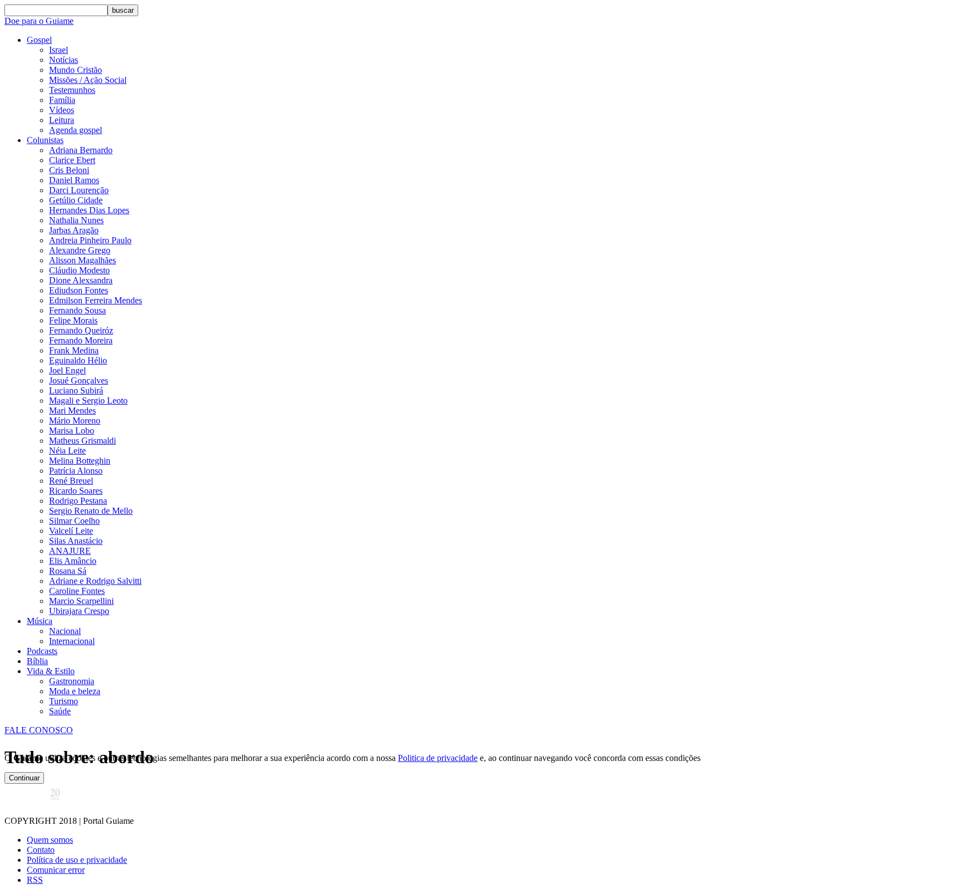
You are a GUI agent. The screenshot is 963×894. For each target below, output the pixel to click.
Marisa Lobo (71, 430)
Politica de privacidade (438, 758)
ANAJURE (70, 551)
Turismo (63, 701)
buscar (123, 10)
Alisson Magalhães (82, 260)
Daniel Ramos (74, 180)
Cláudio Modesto (79, 270)
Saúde (60, 711)
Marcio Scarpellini (81, 601)
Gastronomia (71, 681)
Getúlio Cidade (76, 200)
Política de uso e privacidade (77, 859)
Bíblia (37, 661)
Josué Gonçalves (78, 380)
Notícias (63, 60)
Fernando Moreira (81, 340)
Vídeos (61, 110)
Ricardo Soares (76, 490)
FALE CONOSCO (38, 730)
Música (39, 621)
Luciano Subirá (76, 390)
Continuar (24, 778)
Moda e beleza (74, 691)
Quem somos (50, 839)
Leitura (61, 120)
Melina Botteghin (79, 460)
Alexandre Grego (79, 250)
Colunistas (45, 140)
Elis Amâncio (72, 561)
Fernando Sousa (77, 310)
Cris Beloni (69, 170)
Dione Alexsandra (81, 280)
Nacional (65, 631)
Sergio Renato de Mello (91, 510)
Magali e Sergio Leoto (88, 400)
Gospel (39, 40)
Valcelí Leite (71, 531)
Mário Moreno (74, 420)
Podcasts (42, 651)
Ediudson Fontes (78, 290)
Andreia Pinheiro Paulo (90, 240)
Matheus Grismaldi (82, 440)
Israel (58, 50)
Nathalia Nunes (76, 220)
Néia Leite (67, 450)
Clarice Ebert (72, 160)
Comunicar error (56, 870)
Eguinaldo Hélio (78, 360)
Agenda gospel (75, 130)
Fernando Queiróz (81, 330)
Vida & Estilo (51, 671)
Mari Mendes (72, 410)
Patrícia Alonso (76, 470)
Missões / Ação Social (88, 80)
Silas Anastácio (76, 541)
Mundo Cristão (75, 70)
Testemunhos (72, 90)
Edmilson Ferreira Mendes (95, 300)
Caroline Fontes (77, 591)
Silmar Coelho (74, 520)
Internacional (72, 641)
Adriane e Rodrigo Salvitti (95, 581)
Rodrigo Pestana (78, 500)
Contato (41, 849)
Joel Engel (67, 370)
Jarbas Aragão (74, 230)
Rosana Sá (67, 571)
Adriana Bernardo (81, 150)
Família (62, 100)
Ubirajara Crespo (79, 611)
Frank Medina (74, 350)
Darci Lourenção (79, 190)
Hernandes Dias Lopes (89, 210)
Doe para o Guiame (39, 21)
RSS (35, 880)
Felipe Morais (73, 320)
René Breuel (71, 480)
